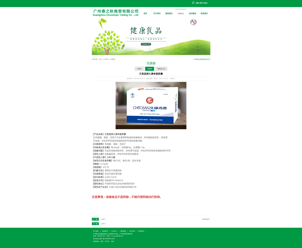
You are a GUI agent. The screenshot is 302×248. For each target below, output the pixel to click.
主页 (100, 59)
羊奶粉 (139, 69)
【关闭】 (172, 78)
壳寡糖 (113, 59)
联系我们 (204, 11)
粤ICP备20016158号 (109, 239)
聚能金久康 (161, 69)
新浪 (102, 241)
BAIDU (107, 241)
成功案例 (192, 11)
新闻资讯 (168, 11)
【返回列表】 (206, 219)
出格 (100, 239)
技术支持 (132, 231)
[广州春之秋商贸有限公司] (115, 18)
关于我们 (157, 11)
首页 (145, 11)
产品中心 (180, 14)
